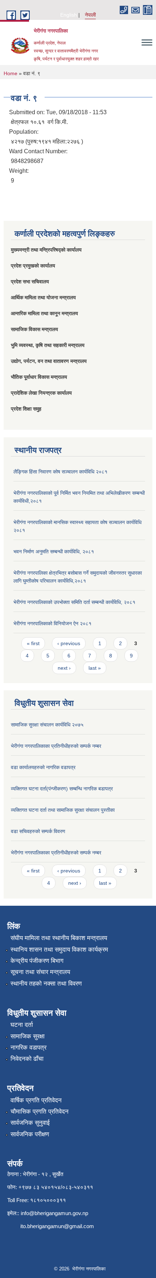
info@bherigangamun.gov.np (54, 1213)
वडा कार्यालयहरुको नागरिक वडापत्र (43, 767)
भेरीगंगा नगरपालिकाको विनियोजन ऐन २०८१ (52, 623)
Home (10, 73)
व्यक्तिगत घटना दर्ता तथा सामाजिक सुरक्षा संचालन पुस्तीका (63, 810)
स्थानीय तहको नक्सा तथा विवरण (46, 983)
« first (33, 643)
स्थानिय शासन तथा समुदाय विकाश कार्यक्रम (59, 949)
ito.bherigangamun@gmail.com (57, 1226)
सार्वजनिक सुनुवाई (30, 1122)
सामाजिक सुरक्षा (28, 1036)
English (68, 15)
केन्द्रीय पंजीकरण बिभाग (37, 960)
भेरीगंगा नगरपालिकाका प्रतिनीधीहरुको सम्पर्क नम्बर (56, 746)
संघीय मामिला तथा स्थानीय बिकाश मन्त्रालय (59, 938)
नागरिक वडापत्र (28, 1047)
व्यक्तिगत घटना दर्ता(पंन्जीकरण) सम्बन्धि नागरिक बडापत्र (62, 789)
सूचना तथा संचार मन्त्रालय (40, 972)
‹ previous (68, 643)
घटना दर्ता (22, 1024)
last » (95, 668)
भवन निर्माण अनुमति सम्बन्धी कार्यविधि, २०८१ (53, 551)
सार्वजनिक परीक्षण (30, 1134)
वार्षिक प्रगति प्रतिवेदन (36, 1100)
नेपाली (90, 15)
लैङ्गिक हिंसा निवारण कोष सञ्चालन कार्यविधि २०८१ (60, 472)
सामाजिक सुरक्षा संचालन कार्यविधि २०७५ (47, 725)
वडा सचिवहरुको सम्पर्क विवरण (38, 831)
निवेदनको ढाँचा (27, 1058)
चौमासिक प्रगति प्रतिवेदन (40, 1111)
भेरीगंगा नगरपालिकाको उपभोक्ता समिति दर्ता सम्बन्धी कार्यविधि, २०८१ (74, 602)
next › (64, 668)
